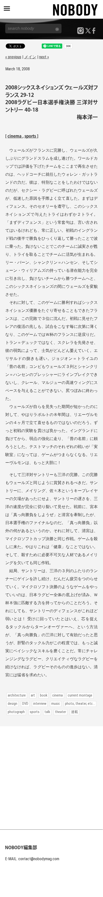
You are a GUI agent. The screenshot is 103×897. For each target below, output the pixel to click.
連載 (74, 712)
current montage (80, 695)
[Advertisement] (51, 777)
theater (60, 712)
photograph (16, 712)
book (43, 695)
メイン (30, 57)
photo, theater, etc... (80, 704)
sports (30, 136)
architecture (17, 695)
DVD (25, 704)
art (33, 695)
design (12, 704)
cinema (15, 136)
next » (44, 57)
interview (39, 704)
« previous (13, 57)
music (55, 704)
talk (47, 712)
